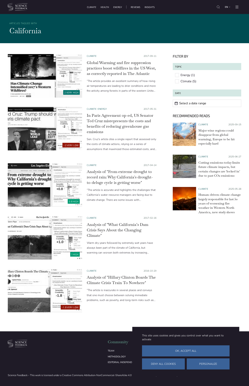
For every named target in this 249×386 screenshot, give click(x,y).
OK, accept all (185, 351)
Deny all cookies (163, 364)
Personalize (208, 364)
